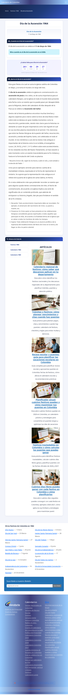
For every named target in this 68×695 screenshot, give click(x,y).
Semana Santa (30, 618)
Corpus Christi (10, 546)
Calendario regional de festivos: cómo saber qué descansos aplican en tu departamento (46, 270)
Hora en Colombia (32, 620)
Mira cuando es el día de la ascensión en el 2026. (28, 52)
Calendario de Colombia (10, 2)
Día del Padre (50, 612)
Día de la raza (10, 560)
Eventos (28, 615)
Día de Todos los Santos (44, 560)
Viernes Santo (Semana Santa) (16, 540)
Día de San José (11, 533)
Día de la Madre (51, 610)
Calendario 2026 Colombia (34, 689)
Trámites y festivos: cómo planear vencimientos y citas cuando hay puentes (45, 314)
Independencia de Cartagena (16, 566)
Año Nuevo (9, 530)
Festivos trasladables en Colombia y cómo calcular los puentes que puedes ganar (45, 448)
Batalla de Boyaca (12, 553)
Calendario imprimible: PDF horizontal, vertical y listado (34, 667)
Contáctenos (10, 614)
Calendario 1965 (15, 255)
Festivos (28, 672)
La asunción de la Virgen (44, 553)
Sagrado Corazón (41, 546)
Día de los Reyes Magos (44, 530)
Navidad (8, 573)
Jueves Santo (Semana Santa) (46, 533)
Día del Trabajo (40, 540)
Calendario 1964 (15, 250)
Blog (47, 602)
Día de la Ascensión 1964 (34, 23)
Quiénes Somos (11, 612)
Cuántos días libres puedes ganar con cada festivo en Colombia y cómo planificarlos (46, 490)
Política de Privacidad (33, 633)
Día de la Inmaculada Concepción (48, 566)
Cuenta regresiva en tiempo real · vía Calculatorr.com (34, 72)
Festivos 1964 (14, 245)
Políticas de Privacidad (13, 609)
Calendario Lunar (31, 675)
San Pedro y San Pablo (13, 550)
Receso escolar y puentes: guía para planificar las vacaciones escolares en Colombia (45, 358)
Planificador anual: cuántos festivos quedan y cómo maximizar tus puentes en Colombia (46, 403)
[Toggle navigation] (66, 2)
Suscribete (57, 586)
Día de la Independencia (44, 550)
